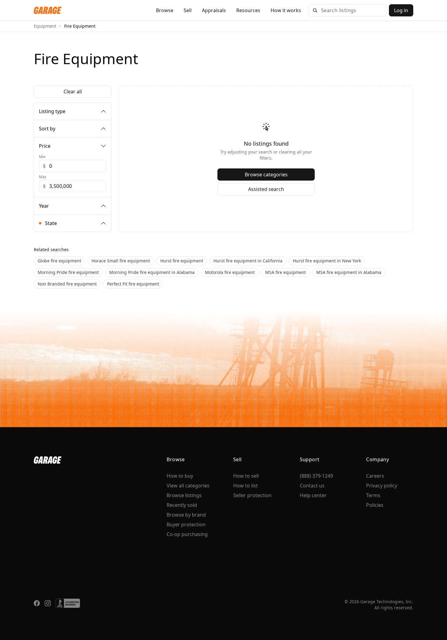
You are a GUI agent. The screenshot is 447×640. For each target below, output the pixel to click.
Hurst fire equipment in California (247, 261)
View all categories (188, 485)
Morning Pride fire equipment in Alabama (152, 272)
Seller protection (252, 495)
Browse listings (184, 495)
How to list (245, 485)
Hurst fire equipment (181, 261)
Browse (164, 10)
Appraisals (214, 10)
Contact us (312, 485)
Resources (248, 10)
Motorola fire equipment (230, 272)
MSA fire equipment (285, 272)
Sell (188, 10)
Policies (374, 505)
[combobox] (351, 10)
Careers (375, 475)
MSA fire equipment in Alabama (348, 272)
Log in (401, 10)
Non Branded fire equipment (67, 284)
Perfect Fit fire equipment (133, 284)
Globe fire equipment (59, 261)
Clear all (73, 91)
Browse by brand (186, 514)
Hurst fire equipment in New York (327, 261)
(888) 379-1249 (316, 475)
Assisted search (266, 189)
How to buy (180, 475)
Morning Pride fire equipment (68, 272)
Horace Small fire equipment (121, 261)
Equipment (45, 26)
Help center (313, 495)
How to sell (246, 475)
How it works (286, 10)
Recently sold (182, 505)
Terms (373, 495)
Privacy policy (381, 485)
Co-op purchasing (187, 534)
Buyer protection (186, 524)
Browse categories (266, 174)
